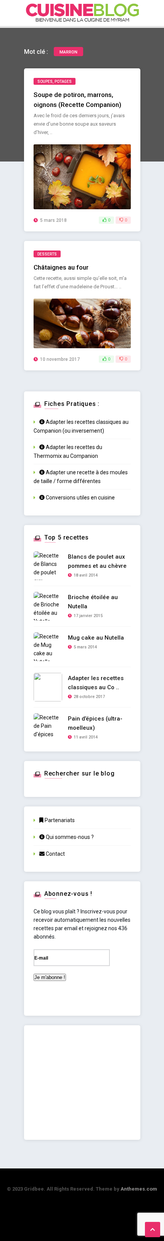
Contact (55, 854)
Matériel (89, 125)
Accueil (93, 43)
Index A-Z (94, 76)
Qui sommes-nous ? (69, 837)
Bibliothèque (98, 158)
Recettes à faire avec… (111, 92)
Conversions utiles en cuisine (80, 497)
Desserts (47, 254)
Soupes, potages (54, 81)
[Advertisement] (82, 1082)
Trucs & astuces (104, 142)
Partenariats (59, 820)
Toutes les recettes (108, 60)
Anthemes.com (139, 1189)
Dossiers (94, 109)
